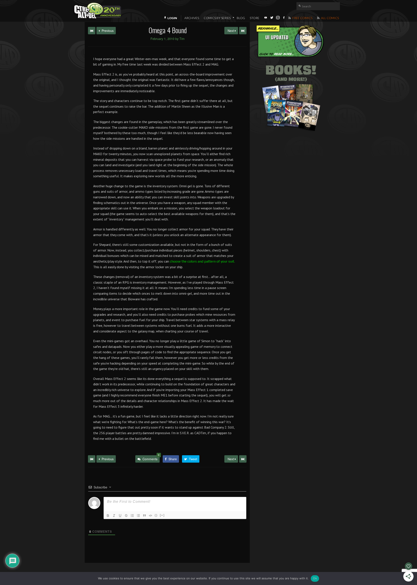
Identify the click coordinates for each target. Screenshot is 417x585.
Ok (315, 578)
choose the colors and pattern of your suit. (202, 261)
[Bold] (108, 515)
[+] (162, 515)
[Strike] (126, 515)
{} (156, 515)
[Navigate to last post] (243, 30)
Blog (241, 18)
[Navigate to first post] (91, 30)
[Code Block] (150, 515)
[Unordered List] (138, 515)
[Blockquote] (144, 515)
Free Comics (302, 18)
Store (254, 18)
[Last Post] (243, 459)
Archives (191, 18)
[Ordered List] (132, 515)
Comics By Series (217, 18)
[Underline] (120, 515)
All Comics (329, 18)
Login (172, 18)
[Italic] (114, 515)
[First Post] (91, 459)
